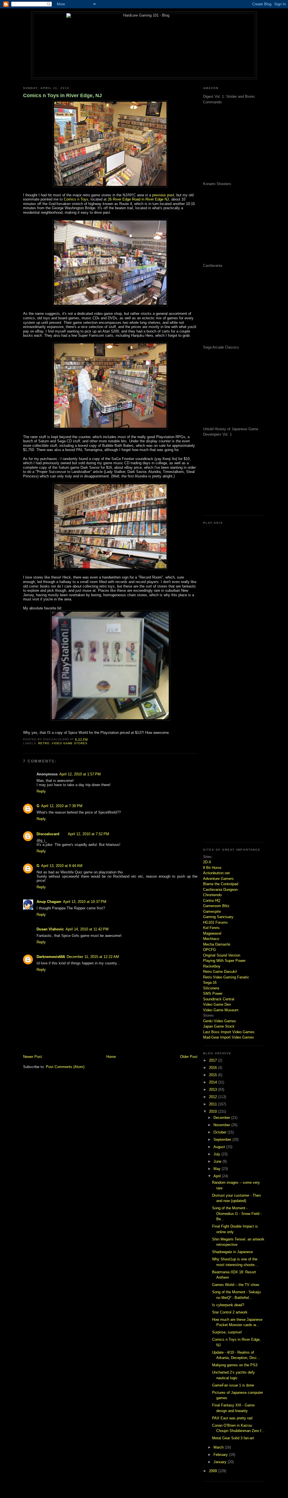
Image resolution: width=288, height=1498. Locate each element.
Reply (41, 791)
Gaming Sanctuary (218, 917)
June (217, 1161)
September (222, 1139)
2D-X (207, 862)
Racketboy (211, 966)
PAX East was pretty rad (232, 1418)
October (220, 1132)
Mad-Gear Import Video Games (228, 1037)
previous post (163, 195)
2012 (213, 1097)
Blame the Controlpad (220, 884)
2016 (213, 1068)
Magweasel (212, 933)
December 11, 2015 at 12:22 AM (93, 957)
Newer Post (32, 1057)
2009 (213, 1471)
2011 (213, 1104)
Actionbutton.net (216, 873)
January (220, 1462)
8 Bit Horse (212, 868)
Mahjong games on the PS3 (234, 1365)
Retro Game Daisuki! (220, 971)
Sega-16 (210, 982)
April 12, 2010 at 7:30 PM (61, 806)
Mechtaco (211, 939)
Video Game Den (217, 1004)
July (217, 1154)
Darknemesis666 (51, 957)
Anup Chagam (49, 902)
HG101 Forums (215, 922)
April (217, 1176)
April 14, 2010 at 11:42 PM (87, 929)
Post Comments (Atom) (65, 1067)
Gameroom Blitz (216, 906)
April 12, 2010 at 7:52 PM (88, 834)
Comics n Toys (76, 199)
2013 (213, 1089)
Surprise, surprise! (227, 1332)
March (219, 1447)
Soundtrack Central (218, 999)
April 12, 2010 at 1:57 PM (80, 774)
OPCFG (209, 950)
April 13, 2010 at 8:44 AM (61, 866)
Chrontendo (212, 895)
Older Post (188, 1057)
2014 (213, 1082)
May (217, 1169)
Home (111, 1057)
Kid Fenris (211, 928)
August (219, 1147)
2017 (213, 1060)
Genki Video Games (219, 1021)
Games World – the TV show (235, 1285)
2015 (213, 1075)
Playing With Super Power (224, 961)
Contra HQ (211, 900)
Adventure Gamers (218, 879)
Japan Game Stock (219, 1026)
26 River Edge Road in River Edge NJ (138, 199)
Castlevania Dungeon (220, 889)
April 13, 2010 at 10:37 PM (84, 902)
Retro (44, 743)
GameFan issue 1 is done (233, 1385)
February (221, 1455)
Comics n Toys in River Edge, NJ (62, 95)
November (222, 1125)
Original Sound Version (221, 955)
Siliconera (211, 988)
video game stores (69, 743)
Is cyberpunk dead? (228, 1305)
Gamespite (212, 911)
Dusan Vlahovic (50, 929)
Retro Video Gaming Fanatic (226, 977)
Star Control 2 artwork (230, 1312)
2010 (213, 1111)
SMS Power (212, 993)
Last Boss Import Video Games (229, 1032)
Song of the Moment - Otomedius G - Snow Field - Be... (237, 1213)
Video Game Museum (220, 1010)
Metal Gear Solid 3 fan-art (233, 1438)
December (222, 1117)
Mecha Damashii (216, 944)
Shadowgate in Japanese (232, 1252)
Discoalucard (48, 834)
